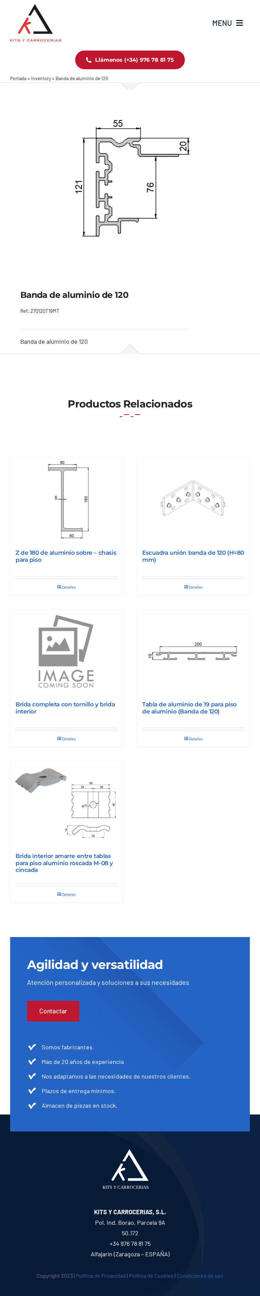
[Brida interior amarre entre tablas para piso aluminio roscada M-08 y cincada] (66, 803)
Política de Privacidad (101, 1275)
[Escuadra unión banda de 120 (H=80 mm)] (193, 500)
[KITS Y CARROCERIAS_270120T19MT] (130, 179)
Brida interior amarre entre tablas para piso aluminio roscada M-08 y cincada (64, 863)
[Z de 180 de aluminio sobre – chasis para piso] (66, 500)
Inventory (41, 78)
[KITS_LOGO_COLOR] (35, 7)
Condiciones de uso (200, 1275)
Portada (18, 78)
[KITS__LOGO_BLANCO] (130, 1152)
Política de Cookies (151, 1275)
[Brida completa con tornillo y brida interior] (66, 652)
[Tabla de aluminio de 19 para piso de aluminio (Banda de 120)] (193, 652)
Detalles (69, 587)
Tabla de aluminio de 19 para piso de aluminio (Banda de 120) (189, 707)
